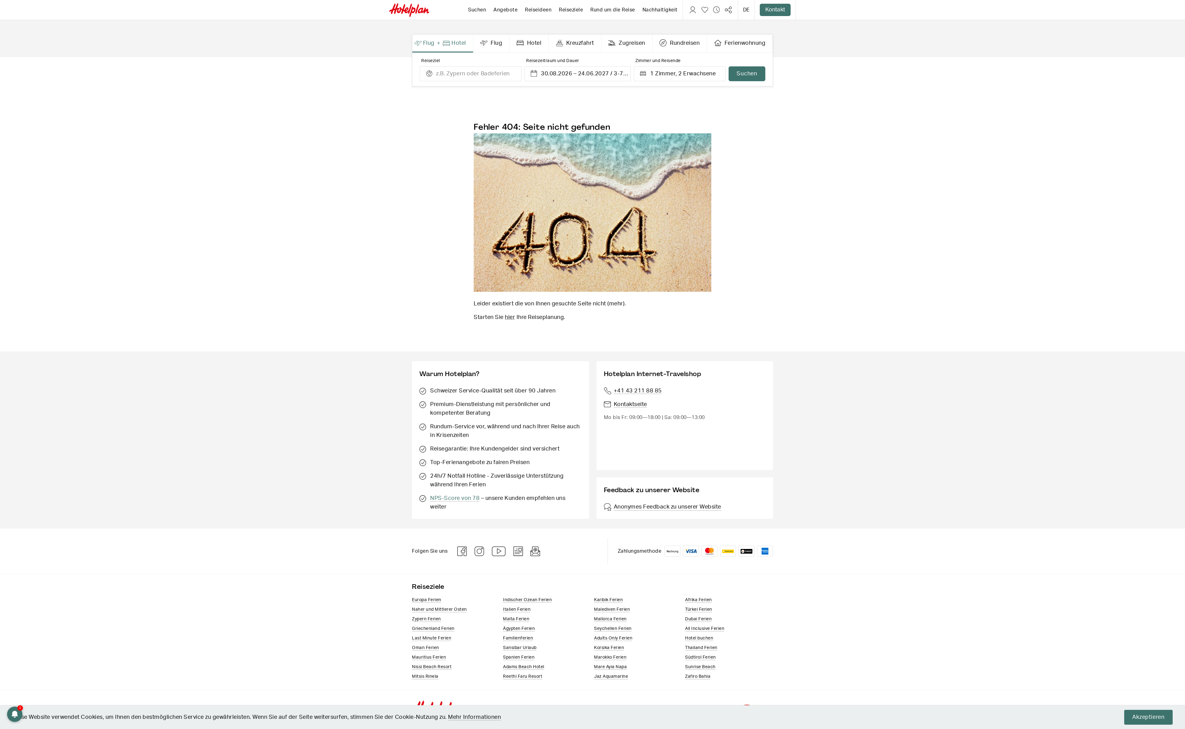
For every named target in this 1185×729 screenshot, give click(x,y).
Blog (518, 551)
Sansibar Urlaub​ (520, 648)
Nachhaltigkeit (660, 9)
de (746, 9)
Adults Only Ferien (613, 638)
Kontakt (775, 10)
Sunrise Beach (700, 667)
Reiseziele (571, 9)
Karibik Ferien (608, 600)
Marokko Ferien (610, 657)
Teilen (728, 10)
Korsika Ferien (609, 648)
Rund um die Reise (612, 9)
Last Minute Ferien (431, 638)
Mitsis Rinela (425, 676)
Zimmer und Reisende (658, 61)
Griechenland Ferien (433, 628)
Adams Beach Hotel (523, 667)
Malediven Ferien (612, 609)
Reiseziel (430, 61)
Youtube (499, 551)
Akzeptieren (1148, 717)
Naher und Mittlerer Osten (439, 609)
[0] (704, 10)
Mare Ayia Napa (610, 667)
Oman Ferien (425, 648)
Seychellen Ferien (613, 628)
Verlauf (716, 10)
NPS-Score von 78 (455, 498)
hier (510, 317)
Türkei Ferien (698, 609)
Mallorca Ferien (610, 619)
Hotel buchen (699, 638)
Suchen (477, 9)
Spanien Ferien (518, 657)
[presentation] (442, 43)
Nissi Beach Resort (431, 667)
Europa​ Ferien (426, 600)
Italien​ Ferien (516, 609)
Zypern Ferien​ (426, 619)
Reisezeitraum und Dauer (552, 61)
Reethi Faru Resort (522, 676)
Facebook (462, 551)
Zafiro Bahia (697, 676)
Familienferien (518, 638)
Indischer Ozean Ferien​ (527, 600)
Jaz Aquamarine (611, 676)
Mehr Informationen (474, 717)
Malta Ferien (516, 619)
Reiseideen (538, 9)
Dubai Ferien (698, 619)
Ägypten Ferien (519, 628)
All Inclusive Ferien (704, 628)
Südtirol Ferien (700, 657)
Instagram (479, 551)
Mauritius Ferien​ (429, 657)
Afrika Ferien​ (698, 600)
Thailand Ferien (701, 648)
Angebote (505, 9)
